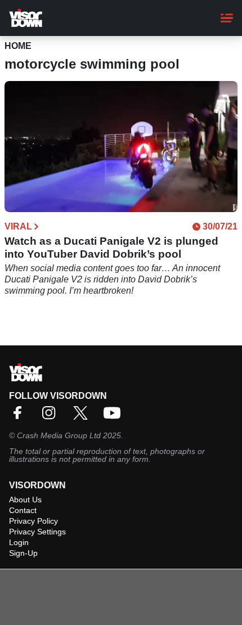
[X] (83, 416)
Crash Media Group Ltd (59, 435)
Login (19, 542)
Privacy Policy (33, 521)
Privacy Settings (37, 532)
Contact (23, 510)
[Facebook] (20, 416)
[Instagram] (52, 416)
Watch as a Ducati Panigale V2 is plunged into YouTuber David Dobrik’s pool (111, 247)
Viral (18, 226)
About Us (25, 499)
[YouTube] (115, 416)
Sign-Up (23, 553)
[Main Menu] (227, 18)
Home (18, 46)
